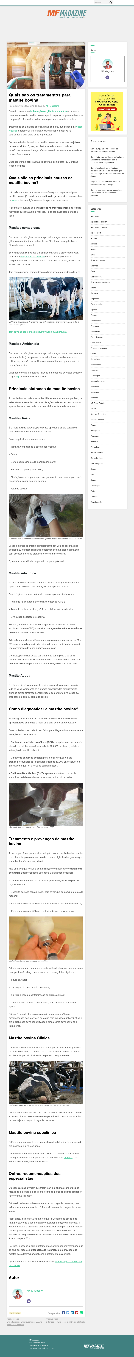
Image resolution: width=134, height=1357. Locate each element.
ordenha (68, 1157)
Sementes (95, 469)
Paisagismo (95, 430)
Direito (93, 287)
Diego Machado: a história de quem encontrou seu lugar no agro (105, 183)
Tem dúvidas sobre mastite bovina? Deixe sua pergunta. (38, 331)
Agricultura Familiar (99, 221)
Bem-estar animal (98, 260)
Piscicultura (95, 447)
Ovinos (93, 425)
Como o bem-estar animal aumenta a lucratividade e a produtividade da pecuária (106, 193)
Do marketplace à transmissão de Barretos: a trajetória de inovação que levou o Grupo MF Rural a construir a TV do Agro (107, 172)
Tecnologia (95, 485)
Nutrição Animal (97, 419)
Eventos (94, 315)
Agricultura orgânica (99, 227)
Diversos (94, 293)
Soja (92, 474)
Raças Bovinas (97, 458)
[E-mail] (29, 1301)
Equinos (94, 309)
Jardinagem (95, 375)
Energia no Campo (98, 304)
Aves (93, 254)
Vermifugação (96, 502)
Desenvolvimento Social (100, 282)
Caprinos (94, 265)
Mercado (94, 397)
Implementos (96, 364)
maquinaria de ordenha (32, 256)
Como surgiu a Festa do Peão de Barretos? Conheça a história (104, 150)
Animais (94, 243)
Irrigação (94, 370)
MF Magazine (35, 1290)
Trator (93, 491)
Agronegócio (96, 232)
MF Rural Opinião (98, 403)
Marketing (95, 392)
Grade (93, 353)
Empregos (95, 298)
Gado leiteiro (96, 342)
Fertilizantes (96, 320)
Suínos (93, 480)
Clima (93, 271)
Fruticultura (95, 331)
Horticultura (95, 359)
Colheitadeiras (96, 276)
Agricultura (95, 216)
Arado (93, 249)
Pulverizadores (97, 452)
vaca (14, 200)
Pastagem (95, 436)
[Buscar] (111, 2)
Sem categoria (97, 463)
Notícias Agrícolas (98, 414)
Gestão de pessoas (99, 348)
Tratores (94, 496)
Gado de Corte (97, 337)
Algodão (94, 238)
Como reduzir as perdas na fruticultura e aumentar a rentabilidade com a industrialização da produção (107, 160)
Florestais (95, 326)
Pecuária (94, 441)
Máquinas (95, 386)
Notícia (93, 408)
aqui (18, 376)
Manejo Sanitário (15, 1313)
